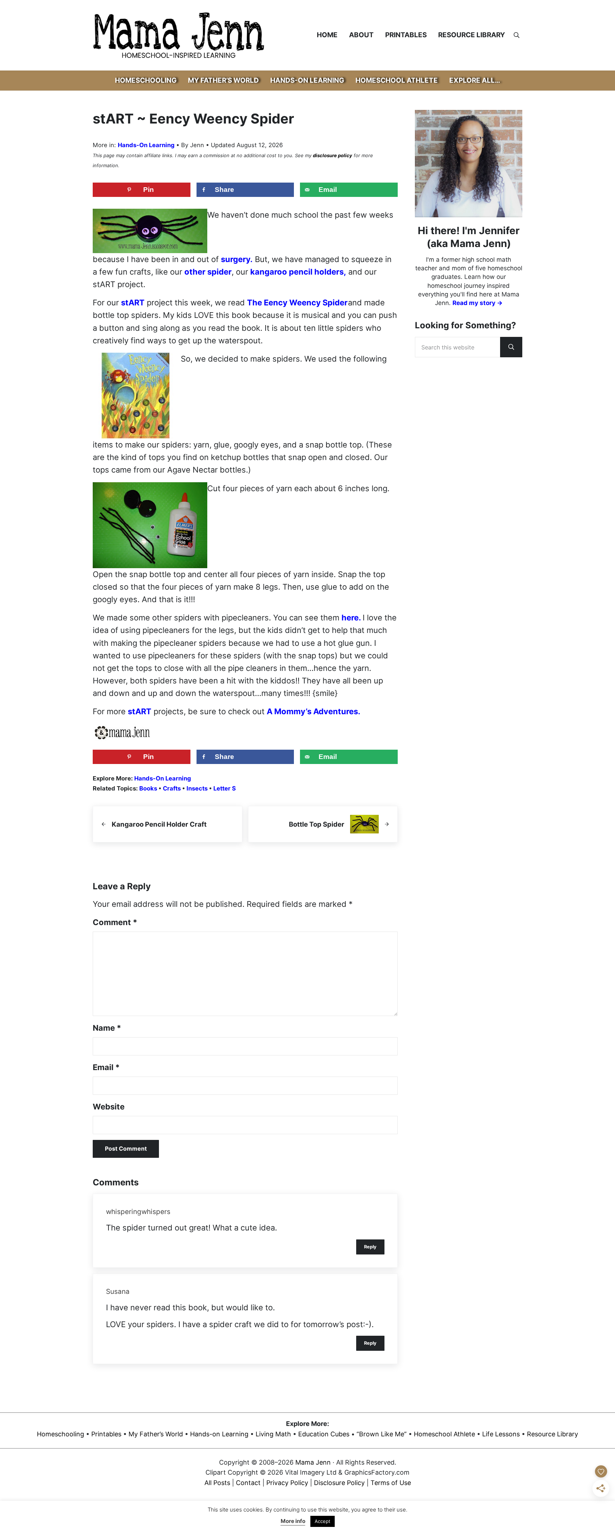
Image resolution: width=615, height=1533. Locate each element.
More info (293, 1521)
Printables (106, 1434)
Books (148, 788)
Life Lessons (501, 1434)
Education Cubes (323, 1434)
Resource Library (552, 1434)
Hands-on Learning (219, 1434)
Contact (248, 1483)
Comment (115, 922)
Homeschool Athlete (444, 1434)
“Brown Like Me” (382, 1434)
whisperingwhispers (138, 1212)
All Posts (217, 1483)
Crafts (172, 788)
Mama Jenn (313, 1462)
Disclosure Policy (339, 1483)
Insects (197, 788)
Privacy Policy (287, 1483)
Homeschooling (60, 1434)
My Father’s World (156, 1434)
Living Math (273, 1434)
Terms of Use (391, 1483)
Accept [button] (322, 1521)
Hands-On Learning (146, 145)
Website (109, 1106)
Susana (118, 1291)
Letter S (224, 788)
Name (107, 1028)
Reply (370, 1246)
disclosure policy (332, 155)
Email (106, 1067)
